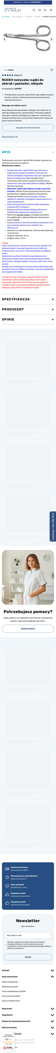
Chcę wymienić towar (11, 1001)
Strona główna (17, 17)
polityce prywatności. (15, 948)
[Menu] (51, 10)
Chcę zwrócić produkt (11, 996)
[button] (4, 39)
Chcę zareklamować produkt (14, 991)
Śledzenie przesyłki (10, 987)
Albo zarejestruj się (10, 137)
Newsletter (28, 920)
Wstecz (7, 17)
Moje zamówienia (9, 977)
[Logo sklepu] (12, 10)
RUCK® (37, 17)
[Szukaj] (34, 10)
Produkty (28, 17)
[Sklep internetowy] (28, 1047)
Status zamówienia (10, 982)
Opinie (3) (18, 75)
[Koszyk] (45, 10)
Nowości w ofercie (28, 2)
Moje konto (7, 1009)
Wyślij (28, 957)
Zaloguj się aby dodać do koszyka (28, 128)
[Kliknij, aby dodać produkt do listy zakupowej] (51, 70)
